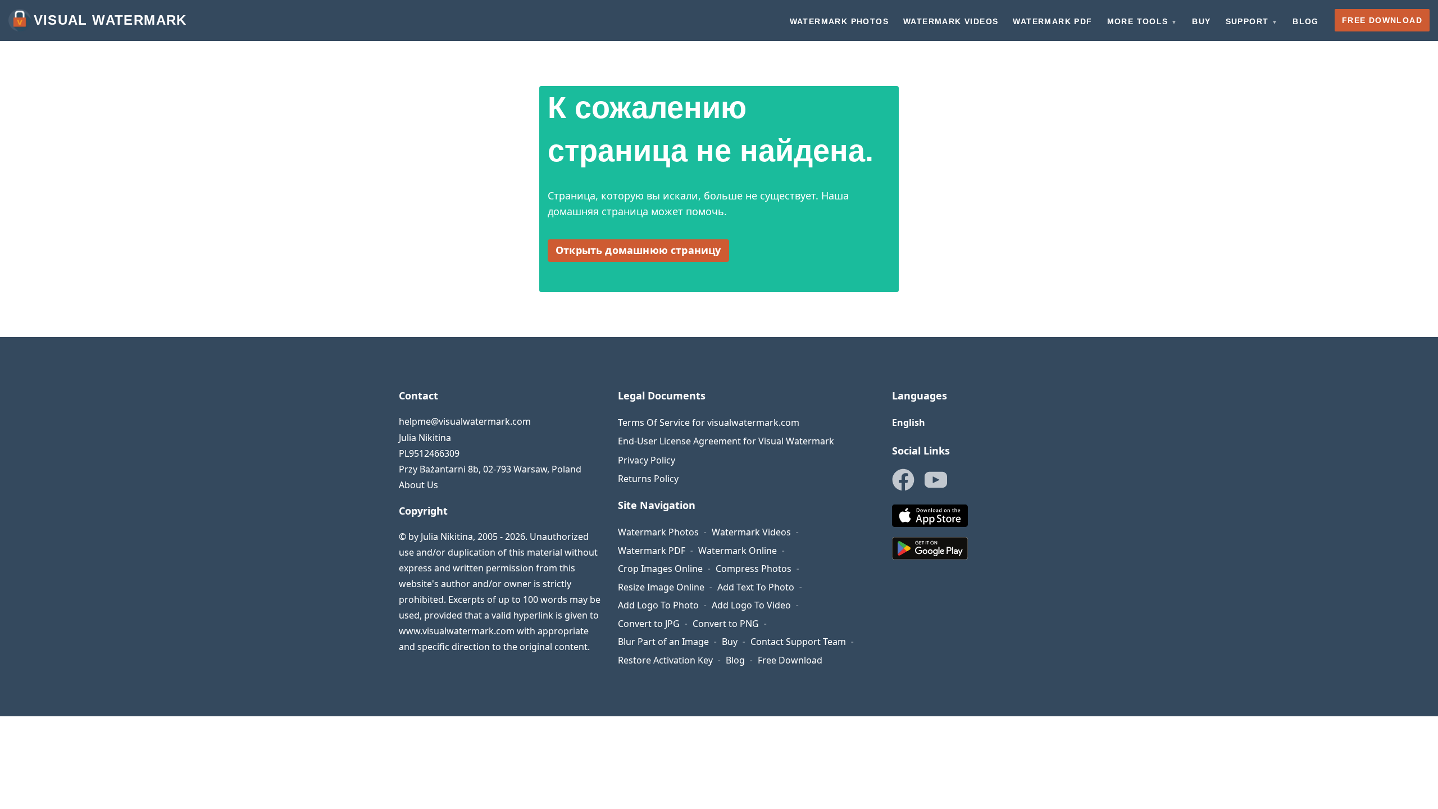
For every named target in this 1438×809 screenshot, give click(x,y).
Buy (730, 641)
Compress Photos (753, 568)
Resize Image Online (661, 587)
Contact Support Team (798, 641)
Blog (735, 660)
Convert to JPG (649, 623)
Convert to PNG (726, 623)
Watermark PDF (651, 550)
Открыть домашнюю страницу (638, 250)
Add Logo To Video (751, 605)
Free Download (790, 660)
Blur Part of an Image (663, 641)
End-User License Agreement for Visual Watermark (726, 441)
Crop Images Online (660, 568)
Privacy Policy (646, 460)
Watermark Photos (658, 532)
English (908, 422)
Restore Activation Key (665, 660)
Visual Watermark (110, 20)
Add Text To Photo (755, 587)
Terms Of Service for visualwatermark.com (708, 422)
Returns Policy (648, 478)
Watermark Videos (751, 532)
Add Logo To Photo (658, 605)
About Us (418, 485)
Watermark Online (737, 550)
